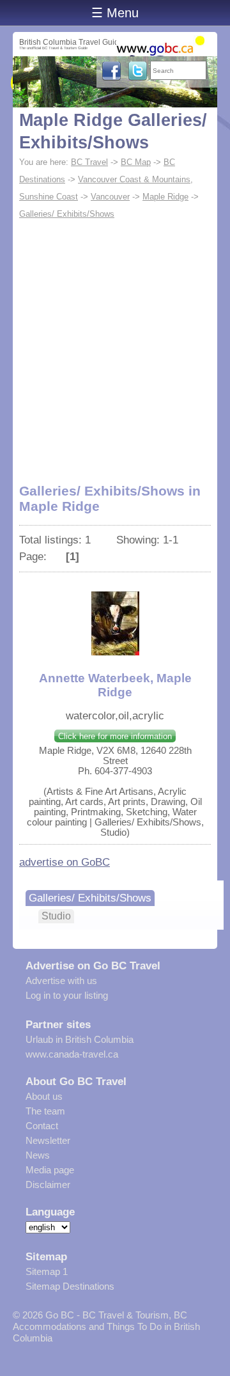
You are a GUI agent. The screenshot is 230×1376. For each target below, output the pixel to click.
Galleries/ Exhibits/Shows (66, 214)
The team (45, 1111)
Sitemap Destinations (70, 1286)
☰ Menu (115, 13)
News (38, 1155)
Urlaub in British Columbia (80, 1039)
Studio (56, 916)
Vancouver (110, 196)
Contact (42, 1125)
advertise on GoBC (64, 862)
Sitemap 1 (47, 1271)
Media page (50, 1169)
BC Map (136, 162)
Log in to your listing (67, 995)
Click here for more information (115, 736)
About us (44, 1096)
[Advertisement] (115, 344)
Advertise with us (61, 980)
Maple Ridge (165, 196)
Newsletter (48, 1140)
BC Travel (89, 162)
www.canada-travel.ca (72, 1054)
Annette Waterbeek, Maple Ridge (115, 685)
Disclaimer (48, 1184)
